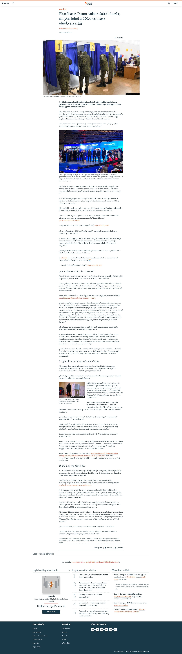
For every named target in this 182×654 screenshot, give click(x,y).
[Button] (119, 38)
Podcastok (65, 636)
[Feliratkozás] (115, 629)
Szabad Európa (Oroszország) (68, 28)
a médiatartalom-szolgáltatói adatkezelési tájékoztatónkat (95, 562)
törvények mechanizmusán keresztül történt (75, 485)
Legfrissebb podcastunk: (45, 570)
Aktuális (62, 9)
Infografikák (66, 643)
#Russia (64, 258)
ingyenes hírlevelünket (122, 596)
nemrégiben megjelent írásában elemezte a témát (77, 298)
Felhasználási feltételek (40, 636)
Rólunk (35, 629)
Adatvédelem (37, 632)
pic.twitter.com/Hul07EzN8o (69, 220)
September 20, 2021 (94, 265)
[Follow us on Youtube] (93, 629)
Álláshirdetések (38, 639)
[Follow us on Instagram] (102, 629)
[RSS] (106, 629)
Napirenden (66, 629)
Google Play (131, 577)
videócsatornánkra (121, 605)
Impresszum (37, 647)
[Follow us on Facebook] (97, 629)
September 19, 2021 (102, 225)
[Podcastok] (169, 3)
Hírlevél (175, 3)
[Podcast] (111, 629)
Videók (64, 639)
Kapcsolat (36, 643)
